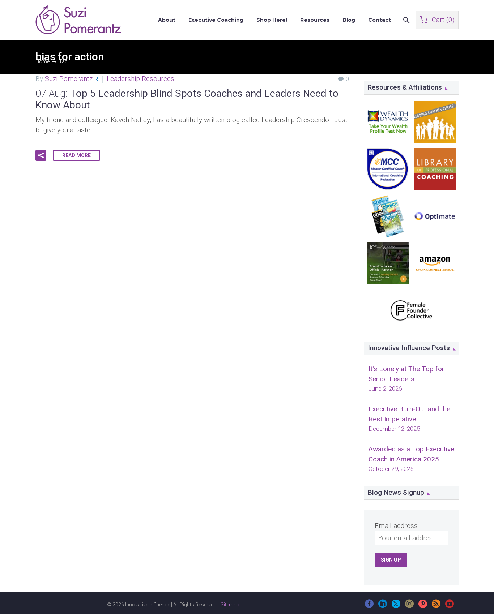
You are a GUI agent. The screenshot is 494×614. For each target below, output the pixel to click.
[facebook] (369, 606)
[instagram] (409, 606)
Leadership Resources (140, 78)
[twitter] (396, 606)
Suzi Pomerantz (69, 78)
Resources (314, 20)
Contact (379, 20)
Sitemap (230, 604)
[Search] (406, 20)
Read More (76, 155)
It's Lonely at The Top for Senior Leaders (406, 374)
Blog (348, 20)
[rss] (436, 606)
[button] (40, 155)
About (166, 20)
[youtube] (449, 606)
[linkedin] (382, 606)
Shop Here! (271, 20)
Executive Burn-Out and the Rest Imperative (409, 414)
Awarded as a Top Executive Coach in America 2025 (411, 454)
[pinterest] (422, 606)
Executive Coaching (215, 20)
